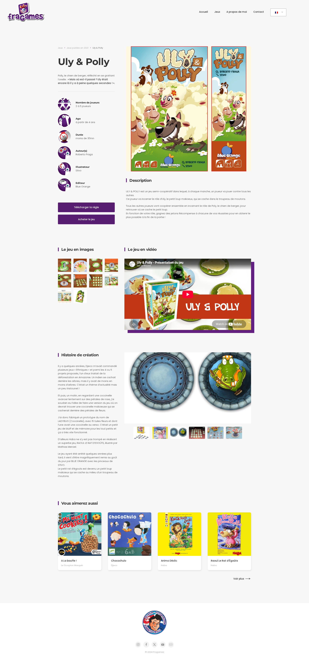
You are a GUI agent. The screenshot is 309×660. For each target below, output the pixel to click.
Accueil (203, 12)
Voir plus (238, 578)
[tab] (141, 433)
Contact (258, 12)
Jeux (217, 12)
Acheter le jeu (86, 219)
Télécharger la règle (86, 207)
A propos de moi (236, 12)
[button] (64, 265)
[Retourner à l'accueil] (26, 12)
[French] (278, 12)
